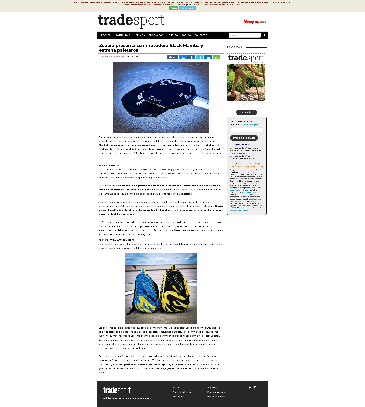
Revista (105, 35)
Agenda (186, 35)
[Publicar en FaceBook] (191, 57)
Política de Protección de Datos (247, 166)
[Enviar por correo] (183, 57)
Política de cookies (216, 396)
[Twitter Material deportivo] (254, 388)
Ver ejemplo (251, 124)
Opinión (140, 35)
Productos (156, 35)
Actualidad (123, 35)
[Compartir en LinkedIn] (208, 57)
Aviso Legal (255, 164)
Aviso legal (212, 387)
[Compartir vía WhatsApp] (216, 57)
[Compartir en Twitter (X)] (199, 57)
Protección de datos (217, 392)
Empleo (173, 35)
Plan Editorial (178, 396)
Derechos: (246, 192)
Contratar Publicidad (182, 392)
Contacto (201, 35)
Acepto (174, 8)
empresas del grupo (239, 190)
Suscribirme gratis (244, 138)
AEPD (234, 208)
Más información (187, 8)
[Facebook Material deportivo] (250, 388)
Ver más (246, 112)
